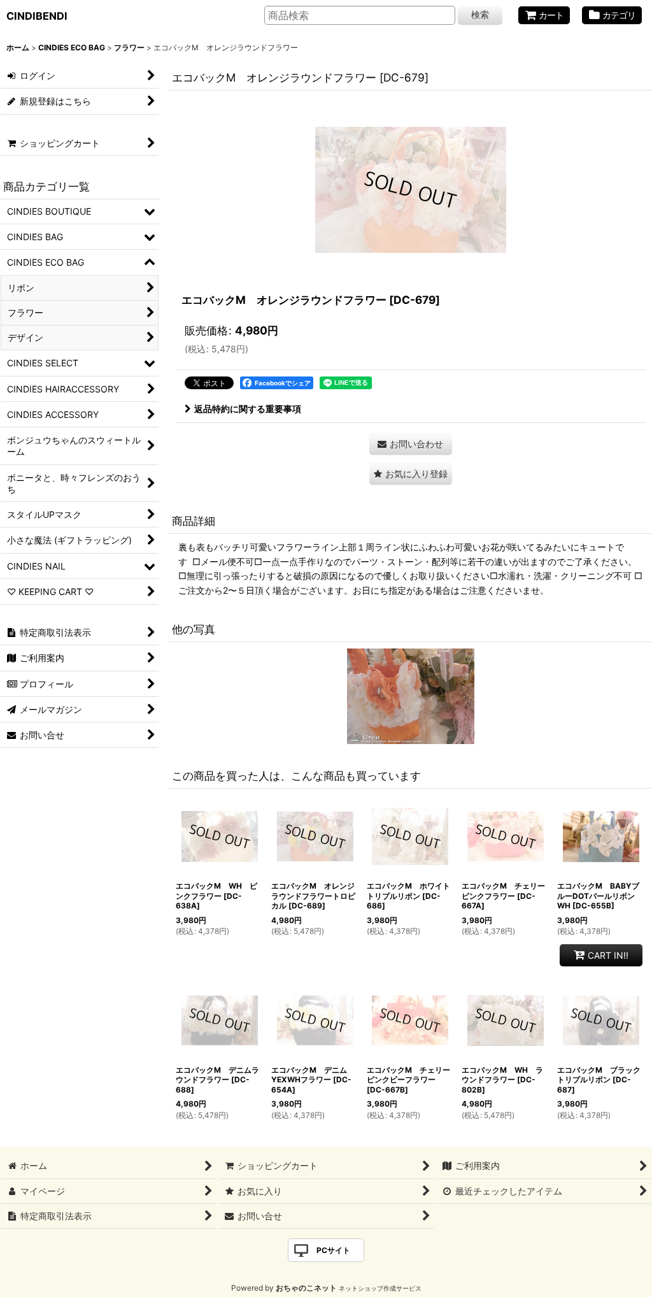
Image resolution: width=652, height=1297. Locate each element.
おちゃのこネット (306, 1288)
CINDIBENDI (36, 16)
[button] (410, 473)
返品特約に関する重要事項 (247, 408)
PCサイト (333, 1250)
